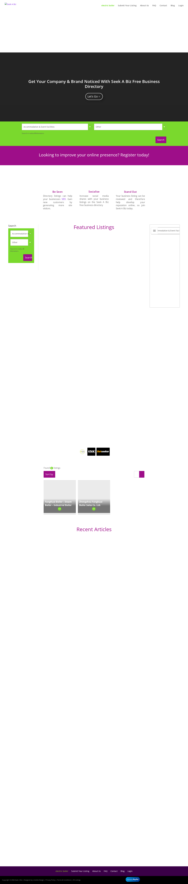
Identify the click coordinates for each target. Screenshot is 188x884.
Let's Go (93, 96)
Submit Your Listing (127, 6)
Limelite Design (38, 880)
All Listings (77, 880)
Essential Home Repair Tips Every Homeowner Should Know (57, 761)
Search (160, 139)
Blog (173, 6)
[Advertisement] (94, 31)
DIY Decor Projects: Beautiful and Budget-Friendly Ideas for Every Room (63, 641)
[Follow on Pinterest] (182, 879)
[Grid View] (141, 474)
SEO (64, 199)
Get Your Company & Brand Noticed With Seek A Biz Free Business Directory (94, 84)
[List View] (136, 474)
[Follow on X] (174, 879)
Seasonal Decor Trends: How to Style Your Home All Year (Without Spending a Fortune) (72, 852)
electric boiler (107, 6)
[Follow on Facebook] (166, 879)
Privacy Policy (50, 880)
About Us (144, 6)
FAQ (154, 6)
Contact (163, 6)
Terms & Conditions (64, 880)
